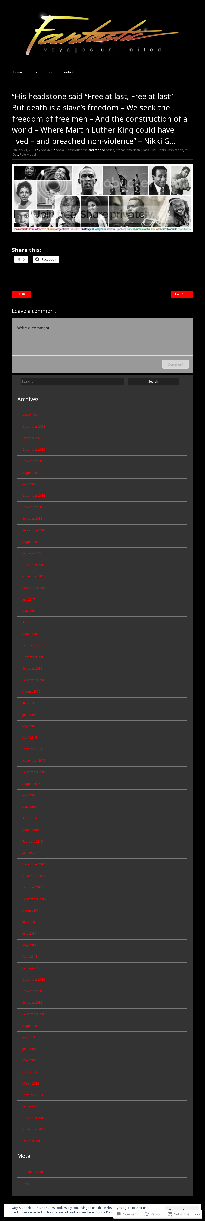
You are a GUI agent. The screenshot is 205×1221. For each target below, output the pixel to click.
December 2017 (33, 565)
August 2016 (31, 691)
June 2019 (29, 484)
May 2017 (29, 611)
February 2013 (32, 1095)
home (18, 72)
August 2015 (31, 784)
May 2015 (29, 807)
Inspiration (175, 150)
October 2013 (32, 1002)
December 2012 (33, 1118)
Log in (26, 1183)
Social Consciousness (72, 150)
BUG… (21, 294)
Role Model (28, 154)
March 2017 (30, 634)
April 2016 (29, 737)
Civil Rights (158, 150)
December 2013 (33, 979)
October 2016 (32, 668)
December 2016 (33, 657)
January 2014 (31, 968)
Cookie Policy (105, 1212)
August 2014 (31, 910)
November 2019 (34, 461)
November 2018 (34, 507)
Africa (110, 150)
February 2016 (32, 749)
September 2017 (34, 588)
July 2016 (28, 703)
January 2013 (31, 1106)
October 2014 (32, 887)
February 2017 (32, 645)
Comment (176, 364)
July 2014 (28, 922)
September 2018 (34, 530)
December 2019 (33, 449)
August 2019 (31, 473)
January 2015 (31, 853)
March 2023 (30, 415)
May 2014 (29, 945)
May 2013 (29, 1060)
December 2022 (33, 426)
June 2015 (29, 795)
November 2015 (34, 760)
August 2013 (31, 1026)
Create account (33, 1172)
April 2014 (29, 956)
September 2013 (34, 1014)
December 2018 (33, 495)
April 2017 (29, 622)
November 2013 (34, 991)
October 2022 (32, 438)
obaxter (46, 150)
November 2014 (34, 876)
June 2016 (29, 715)
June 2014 (29, 933)
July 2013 (28, 1037)
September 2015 (34, 772)
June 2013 (29, 1049)
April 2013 (29, 1072)
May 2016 (29, 726)
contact (68, 72)
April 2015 (29, 818)
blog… (51, 72)
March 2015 (30, 830)
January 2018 (31, 553)
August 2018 (31, 542)
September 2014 (34, 899)
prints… (34, 72)
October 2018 (32, 518)
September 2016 (34, 680)
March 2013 (30, 1083)
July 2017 (28, 599)
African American (128, 150)
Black (145, 150)
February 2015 (32, 841)
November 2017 (34, 576)
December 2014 (33, 864)
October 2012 (32, 1141)
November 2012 (34, 1129)
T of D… (182, 294)
